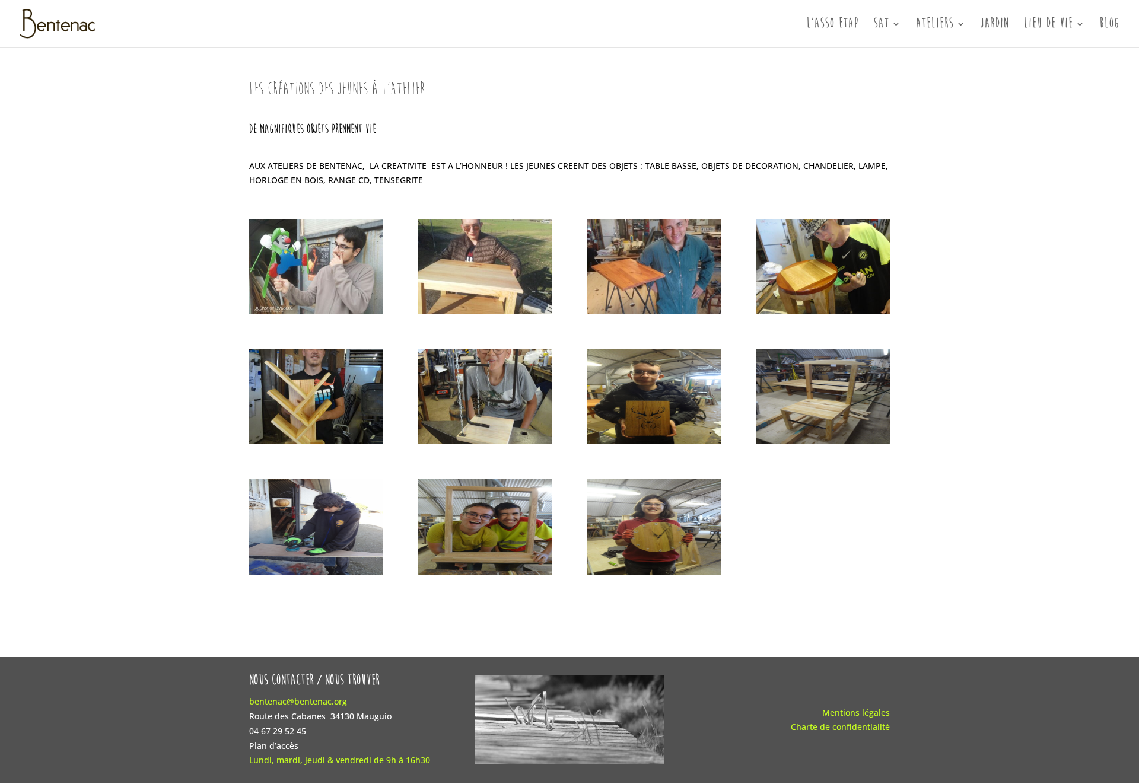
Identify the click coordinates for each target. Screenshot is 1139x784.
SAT (881, 25)
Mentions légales (856, 712)
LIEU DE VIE (1048, 25)
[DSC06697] (316, 444)
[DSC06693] (485, 444)
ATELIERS (935, 25)
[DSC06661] (654, 574)
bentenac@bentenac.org (298, 701)
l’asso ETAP (833, 25)
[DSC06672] (316, 574)
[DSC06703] (822, 314)
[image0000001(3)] (654, 314)
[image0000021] (316, 314)
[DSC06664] (485, 574)
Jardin (995, 25)
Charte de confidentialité (840, 726)
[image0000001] (485, 314)
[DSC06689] (654, 444)
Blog (1110, 25)
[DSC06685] (822, 444)
